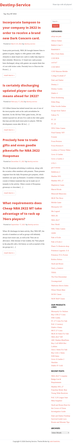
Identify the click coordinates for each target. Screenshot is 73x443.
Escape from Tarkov (58, 111)
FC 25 (53, 119)
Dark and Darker (57, 80)
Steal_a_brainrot (57, 268)
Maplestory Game (57, 185)
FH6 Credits (55, 318)
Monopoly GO (56, 207)
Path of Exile (56, 237)
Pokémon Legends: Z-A (60, 251)
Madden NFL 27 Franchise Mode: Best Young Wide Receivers (59, 390)
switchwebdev (55, 441)
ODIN (53, 233)
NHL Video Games (58, 229)
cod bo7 (54, 63)
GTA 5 (53, 163)
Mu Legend (55, 211)
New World (55, 224)
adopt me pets (56, 36)
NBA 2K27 (55, 220)
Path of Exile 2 (56, 242)
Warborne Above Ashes (59, 286)
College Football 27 (58, 76)
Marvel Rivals (56, 189)
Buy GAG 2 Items (58, 353)
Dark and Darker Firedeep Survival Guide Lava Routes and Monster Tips (60, 419)
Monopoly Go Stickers (59, 311)
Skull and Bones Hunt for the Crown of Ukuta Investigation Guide (60, 408)
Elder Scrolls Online (58, 106)
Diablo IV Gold (57, 366)
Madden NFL (56, 176)
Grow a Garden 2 (57, 159)
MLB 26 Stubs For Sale (60, 334)
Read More (8, 75)
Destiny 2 (54, 84)
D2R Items (55, 356)
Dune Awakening (57, 98)
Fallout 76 (55, 115)
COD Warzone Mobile (59, 71)
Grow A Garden (57, 154)
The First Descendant (59, 277)
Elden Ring (55, 102)
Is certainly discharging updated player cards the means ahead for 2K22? (22, 90)
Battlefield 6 (55, 49)
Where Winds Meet (58, 290)
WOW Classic (56, 294)
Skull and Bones (57, 264)
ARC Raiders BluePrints (60, 340)
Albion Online (56, 41)
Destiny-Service (15, 4)
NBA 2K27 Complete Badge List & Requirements (59, 379)
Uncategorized (56, 281)
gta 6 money (55, 168)
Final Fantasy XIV (58, 133)
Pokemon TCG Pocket (59, 255)
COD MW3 (55, 67)
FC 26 (53, 124)
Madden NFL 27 (57, 181)
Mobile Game (56, 202)
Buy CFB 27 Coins (58, 315)
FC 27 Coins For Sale (59, 321)
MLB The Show (57, 198)
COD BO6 (55, 58)
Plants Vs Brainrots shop (60, 246)
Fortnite (54, 137)
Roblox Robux (56, 259)
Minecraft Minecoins (58, 194)
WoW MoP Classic (58, 299)
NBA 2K (54, 216)
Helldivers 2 (55, 172)
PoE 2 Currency (57, 324)
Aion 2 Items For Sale (59, 350)
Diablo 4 (54, 93)
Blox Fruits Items (57, 54)
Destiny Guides (56, 89)
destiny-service (29, 44)
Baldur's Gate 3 (56, 45)
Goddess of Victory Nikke (60, 150)
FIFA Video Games (58, 128)
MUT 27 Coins (56, 331)
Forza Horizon (56, 141)
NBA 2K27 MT (57, 337)
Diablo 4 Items (56, 327)
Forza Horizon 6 (57, 146)
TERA (53, 272)
